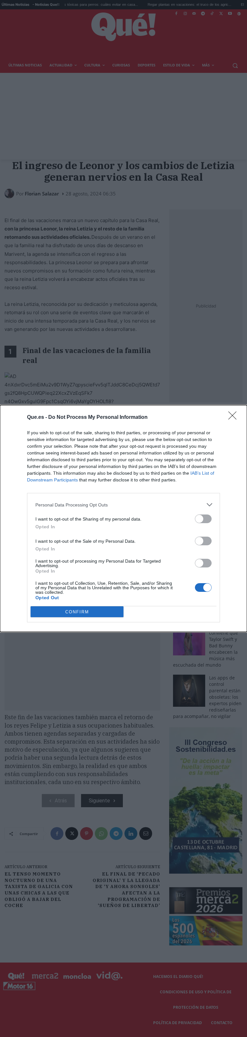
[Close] (234, 417)
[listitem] (123, 504)
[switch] (203, 518)
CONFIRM (77, 611)
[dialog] (123, 518)
